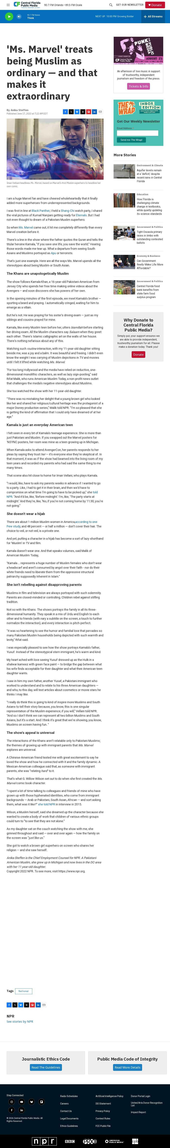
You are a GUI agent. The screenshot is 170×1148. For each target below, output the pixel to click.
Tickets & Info (138, 86)
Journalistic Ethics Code (46, 1059)
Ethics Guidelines (69, 1126)
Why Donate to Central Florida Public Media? (138, 325)
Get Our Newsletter (130, 4)
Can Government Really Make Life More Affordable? (150, 264)
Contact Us (66, 1111)
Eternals (81, 215)
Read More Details (127, 1067)
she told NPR (46, 804)
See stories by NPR (20, 1021)
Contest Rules (103, 1118)
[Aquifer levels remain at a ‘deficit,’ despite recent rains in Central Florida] (124, 171)
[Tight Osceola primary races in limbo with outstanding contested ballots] (124, 233)
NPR (10, 1016)
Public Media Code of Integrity (127, 1059)
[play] (9, 17)
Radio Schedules (69, 1096)
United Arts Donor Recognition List (147, 1104)
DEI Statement (103, 1103)
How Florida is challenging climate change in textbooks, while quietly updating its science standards (149, 206)
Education (142, 194)
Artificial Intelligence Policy (109, 1096)
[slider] (24, 16)
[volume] (19, 16)
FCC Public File (103, 1126)
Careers (64, 1103)
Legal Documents (69, 1118)
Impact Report (138, 1112)
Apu (53, 253)
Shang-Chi (67, 210)
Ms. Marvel (26, 227)
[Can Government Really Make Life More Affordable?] (124, 262)
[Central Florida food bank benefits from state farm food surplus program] (124, 287)
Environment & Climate (150, 165)
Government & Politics (150, 227)
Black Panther (41, 210)
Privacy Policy (103, 1111)
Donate (156, 5)
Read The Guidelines (46, 1067)
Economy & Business (148, 256)
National (24, 991)
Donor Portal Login (140, 1096)
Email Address (125, 128)
